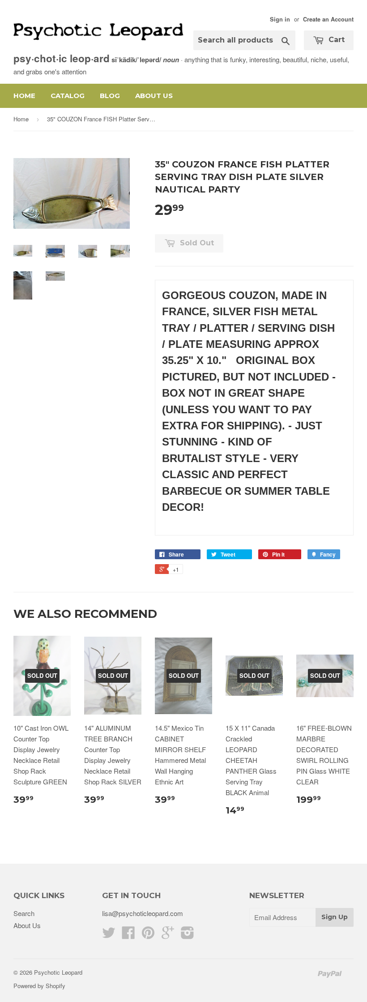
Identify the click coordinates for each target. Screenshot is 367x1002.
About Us (154, 95)
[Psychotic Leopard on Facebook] (128, 935)
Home (24, 95)
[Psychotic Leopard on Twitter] (108, 935)
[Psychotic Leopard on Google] (168, 935)
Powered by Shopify (39, 985)
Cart (335, 39)
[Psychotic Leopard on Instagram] (187, 935)
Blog (110, 95)
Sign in (280, 19)
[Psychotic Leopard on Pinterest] (148, 935)
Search (23, 913)
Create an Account (328, 19)
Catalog (68, 95)
